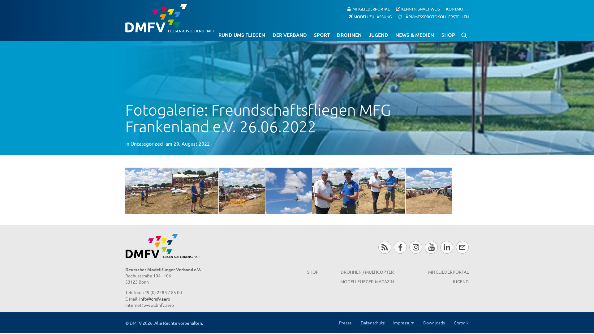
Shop (448, 34)
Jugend (378, 34)
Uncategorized (147, 143)
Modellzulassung (373, 16)
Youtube (431, 247)
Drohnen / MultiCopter (367, 272)
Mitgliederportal (371, 8)
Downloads (434, 322)
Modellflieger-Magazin (367, 281)
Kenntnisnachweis (420, 8)
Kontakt (455, 8)
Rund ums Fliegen (241, 34)
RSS (384, 247)
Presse (345, 322)
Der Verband (290, 34)
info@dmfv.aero (154, 299)
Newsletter (462, 247)
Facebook (400, 247)
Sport (322, 34)
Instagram (415, 247)
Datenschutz (373, 322)
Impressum (403, 322)
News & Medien (414, 34)
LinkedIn (446, 247)
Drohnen (349, 34)
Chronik (461, 322)
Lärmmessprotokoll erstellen (436, 16)
